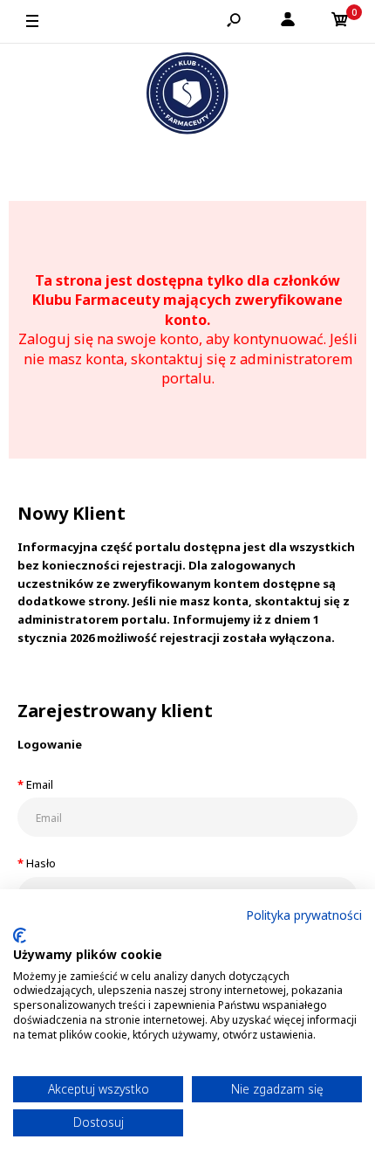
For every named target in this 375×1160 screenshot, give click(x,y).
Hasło (41, 863)
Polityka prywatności (304, 915)
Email (39, 784)
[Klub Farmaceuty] (187, 96)
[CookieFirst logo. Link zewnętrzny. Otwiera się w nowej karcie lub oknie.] (19, 935)
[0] (340, 21)
